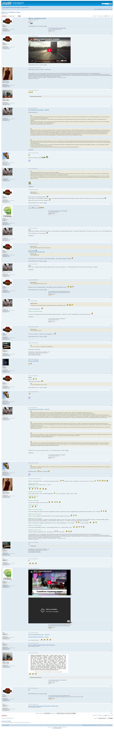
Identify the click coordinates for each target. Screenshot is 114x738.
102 (8, 638)
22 (8, 119)
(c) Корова (45, 26)
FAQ (96, 9)
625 (8, 104)
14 (8, 224)
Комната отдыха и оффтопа (15, 7)
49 (8, 586)
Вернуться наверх (111, 65)
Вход (111, 9)
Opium (4, 159)
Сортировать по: (54, 713)
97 (8, 649)
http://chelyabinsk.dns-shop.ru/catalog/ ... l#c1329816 (38, 109)
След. (111, 713)
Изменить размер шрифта (111, 7)
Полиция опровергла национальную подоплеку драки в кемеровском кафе (43, 705)
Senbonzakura (51, 29)
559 (8, 86)
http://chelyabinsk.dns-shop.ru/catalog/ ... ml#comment (38, 409)
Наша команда (84, 725)
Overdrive (30, 205)
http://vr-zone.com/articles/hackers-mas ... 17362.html (38, 634)
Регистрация (107, 9)
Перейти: (95, 718)
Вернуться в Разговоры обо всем (7, 718)
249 (8, 371)
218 (8, 554)
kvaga (30, 19)
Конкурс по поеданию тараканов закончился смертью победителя (41, 644)
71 (8, 30)
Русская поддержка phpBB (57, 727)
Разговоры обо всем (24, 7)
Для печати (109, 7)
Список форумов (6, 7)
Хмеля (7, 13)
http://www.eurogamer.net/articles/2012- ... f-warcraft (38, 636)
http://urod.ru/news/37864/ (33, 360)
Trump (30, 558)
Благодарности (100, 9)
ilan (29, 108)
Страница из (101, 715)
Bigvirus (49, 292)
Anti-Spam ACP (59, 728)
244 (8, 355)
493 (8, 496)
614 (8, 666)
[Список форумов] (7, 3)
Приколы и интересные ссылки (10, 12)
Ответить (2, 15)
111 (8, 372)
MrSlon (61, 292)
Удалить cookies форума (92, 725)
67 (8, 120)
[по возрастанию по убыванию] (70, 713)
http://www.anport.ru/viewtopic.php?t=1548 (36, 251)
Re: (29, 299)
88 (8, 48)
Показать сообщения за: (39, 713)
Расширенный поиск (108, 4)
